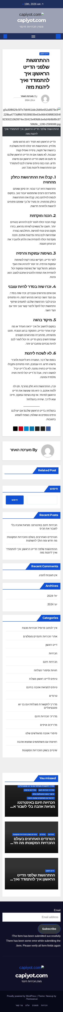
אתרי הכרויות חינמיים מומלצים (40, 636)
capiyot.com (31, 20)
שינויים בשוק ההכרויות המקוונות (39, 750)
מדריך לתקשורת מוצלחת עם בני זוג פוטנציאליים (37, 706)
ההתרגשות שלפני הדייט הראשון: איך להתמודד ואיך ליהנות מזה (34, 879)
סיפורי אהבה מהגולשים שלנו (41, 733)
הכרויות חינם (50, 662)
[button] (10, 36)
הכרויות (53, 653)
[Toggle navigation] (33, 36)
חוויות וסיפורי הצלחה (45, 670)
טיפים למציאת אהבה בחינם (41, 687)
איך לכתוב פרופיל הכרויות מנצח (39, 628)
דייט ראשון (44, 54)
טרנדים (53, 695)
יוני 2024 (52, 604)
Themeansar (32, 999)
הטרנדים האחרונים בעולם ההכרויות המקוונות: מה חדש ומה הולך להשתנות (32, 842)
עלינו (27, 1005)
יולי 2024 (52, 596)
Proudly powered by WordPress (22, 996)
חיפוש (54, 489)
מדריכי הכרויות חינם (46, 716)
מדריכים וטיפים (48, 724)
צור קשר (19, 1005)
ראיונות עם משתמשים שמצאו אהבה (37, 741)
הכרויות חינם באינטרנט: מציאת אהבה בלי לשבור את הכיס (33, 806)
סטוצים (35, 1005)
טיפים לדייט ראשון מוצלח (43, 678)
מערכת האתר (27, 96)
